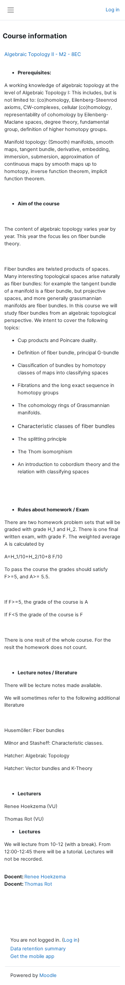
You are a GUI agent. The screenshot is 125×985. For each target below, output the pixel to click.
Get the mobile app (32, 956)
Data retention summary (38, 949)
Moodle (48, 975)
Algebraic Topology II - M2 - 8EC (42, 54)
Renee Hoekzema (45, 877)
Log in (113, 10)
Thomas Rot (38, 884)
